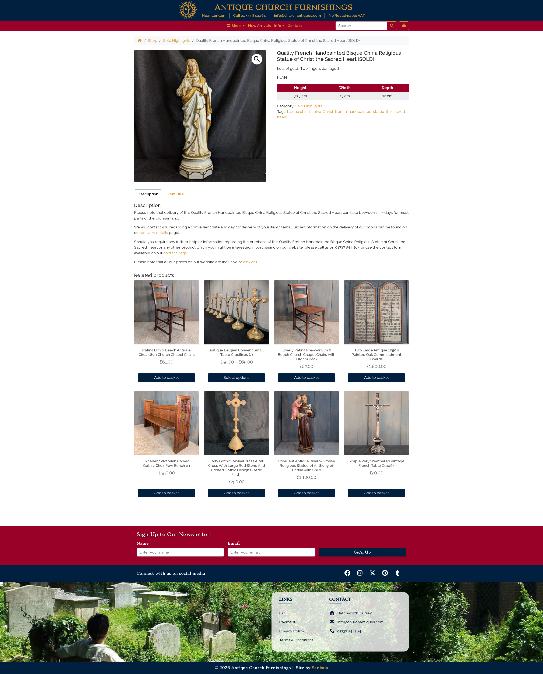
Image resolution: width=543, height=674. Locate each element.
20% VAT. (250, 262)
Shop (152, 40)
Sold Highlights (176, 40)
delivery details (154, 232)
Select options (236, 377)
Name (144, 543)
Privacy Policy (291, 631)
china (316, 111)
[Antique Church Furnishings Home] (188, 9)
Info (277, 25)
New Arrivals (259, 25)
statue (378, 111)
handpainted (359, 111)
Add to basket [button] (166, 377)
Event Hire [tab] (174, 194)
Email (235, 543)
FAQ (283, 613)
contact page (175, 253)
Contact (295, 25)
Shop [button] (236, 25)
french (341, 111)
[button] (257, 59)
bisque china (298, 111)
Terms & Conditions (296, 640)
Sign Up (362, 552)
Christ (328, 111)
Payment (287, 622)
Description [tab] (148, 194)
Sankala (320, 668)
